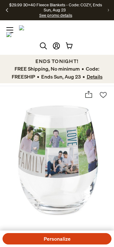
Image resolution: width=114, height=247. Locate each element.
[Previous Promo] (7, 10)
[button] (56, 45)
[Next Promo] (108, 10)
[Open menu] (9, 30)
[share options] (88, 94)
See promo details (55, 15)
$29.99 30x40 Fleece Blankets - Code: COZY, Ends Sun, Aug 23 (55, 7)
